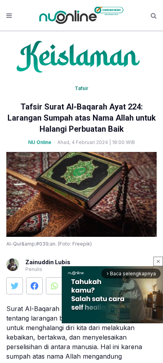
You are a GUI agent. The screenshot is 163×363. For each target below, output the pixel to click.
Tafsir (81, 88)
